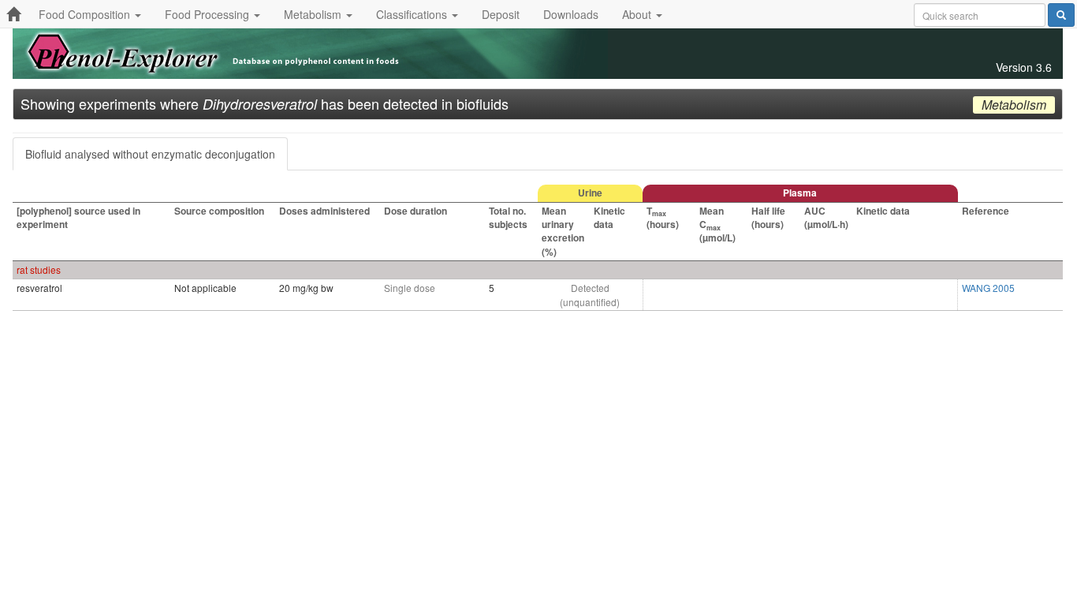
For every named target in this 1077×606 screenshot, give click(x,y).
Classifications (413, 14)
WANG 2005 (988, 287)
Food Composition (86, 14)
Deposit (501, 14)
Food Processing (208, 14)
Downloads (570, 14)
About (638, 14)
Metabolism (314, 14)
